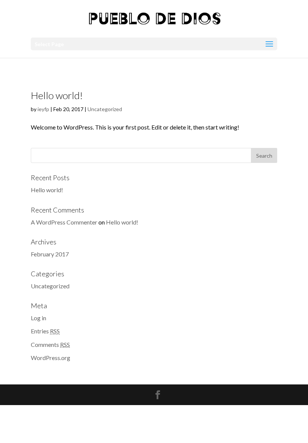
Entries (45, 331)
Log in (38, 317)
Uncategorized (105, 109)
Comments (50, 344)
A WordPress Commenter (64, 222)
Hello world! (57, 95)
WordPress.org (50, 357)
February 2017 (50, 254)
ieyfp (43, 109)
